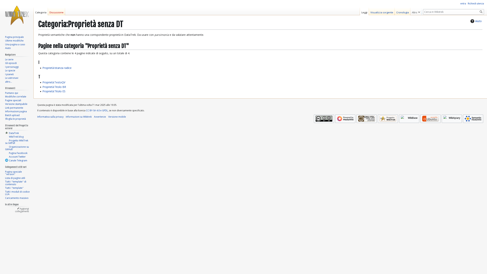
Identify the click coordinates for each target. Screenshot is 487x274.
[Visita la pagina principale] (17, 15)
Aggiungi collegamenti (22, 210)
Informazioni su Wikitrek (79, 116)
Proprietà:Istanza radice (57, 68)
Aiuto (478, 21)
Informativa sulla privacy (50, 116)
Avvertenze (100, 116)
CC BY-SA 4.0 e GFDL (97, 110)
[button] (416, 11)
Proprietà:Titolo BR (54, 87)
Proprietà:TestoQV (53, 82)
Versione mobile (117, 116)
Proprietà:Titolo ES (53, 91)
